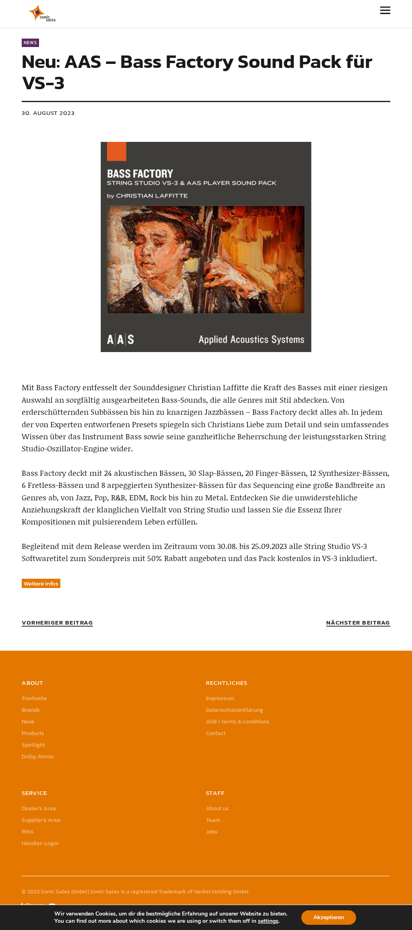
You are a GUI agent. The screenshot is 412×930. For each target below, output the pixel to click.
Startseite (34, 698)
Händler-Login (40, 843)
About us (217, 808)
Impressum (220, 698)
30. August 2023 (48, 112)
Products (33, 733)
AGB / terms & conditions (238, 721)
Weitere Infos (41, 583)
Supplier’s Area (41, 820)
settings (268, 921)
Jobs (212, 832)
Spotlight (33, 745)
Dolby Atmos (38, 756)
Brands (31, 710)
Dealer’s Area (39, 808)
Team (213, 820)
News (30, 42)
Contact (216, 733)
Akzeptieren (328, 917)
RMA (28, 832)
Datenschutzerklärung (234, 710)
